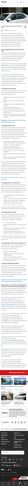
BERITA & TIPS (4, 439)
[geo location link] (20, 2)
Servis (14, 484)
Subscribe (3, 449)
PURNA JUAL (17, 433)
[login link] (26, 2)
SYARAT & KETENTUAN (19, 439)
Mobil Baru (8, 484)
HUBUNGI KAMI (17, 445)
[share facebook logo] (15, 422)
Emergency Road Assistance (9, 472)
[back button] (2, 6)
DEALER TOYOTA (18, 447)
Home (3, 484)
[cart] (23, 2)
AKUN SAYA (3, 443)
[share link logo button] (24, 422)
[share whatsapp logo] (12, 422)
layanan (14, 340)
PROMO (3, 437)
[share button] (25, 26)
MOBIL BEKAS (4, 435)
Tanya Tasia (19, 484)
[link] (7, 399)
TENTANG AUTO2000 (19, 435)
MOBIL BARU (4, 433)
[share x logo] (18, 422)
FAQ (15, 437)
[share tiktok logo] (21, 422)
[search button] (18, 2)
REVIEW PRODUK (5, 441)
